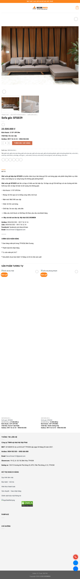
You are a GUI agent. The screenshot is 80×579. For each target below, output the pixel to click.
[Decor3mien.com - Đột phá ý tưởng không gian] (40, 8)
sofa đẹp (15, 155)
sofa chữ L (75, 153)
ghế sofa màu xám (26, 153)
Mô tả (3, 171)
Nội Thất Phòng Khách (18, 114)
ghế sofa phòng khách (50, 153)
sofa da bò (9, 155)
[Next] (74, 55)
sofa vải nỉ (64, 155)
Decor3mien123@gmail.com (15, 230)
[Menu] (2, 7)
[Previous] (5, 55)
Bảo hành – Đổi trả (7, 482)
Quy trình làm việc (7, 477)
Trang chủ (5, 114)
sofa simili (29, 155)
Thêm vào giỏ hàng (22, 143)
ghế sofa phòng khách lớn (64, 153)
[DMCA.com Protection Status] (27, 504)
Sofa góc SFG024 (46, 420)
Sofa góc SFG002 (7, 420)
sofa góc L (22, 155)
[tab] (3, 171)
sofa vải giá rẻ (48, 155)
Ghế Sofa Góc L (33, 114)
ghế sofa (6, 153)
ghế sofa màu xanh (37, 153)
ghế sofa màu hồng (15, 153)
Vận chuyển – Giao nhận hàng (11, 491)
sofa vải (34, 155)
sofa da (3, 155)
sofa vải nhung (57, 155)
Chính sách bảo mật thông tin (11, 496)
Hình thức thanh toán (8, 487)
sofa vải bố (40, 155)
